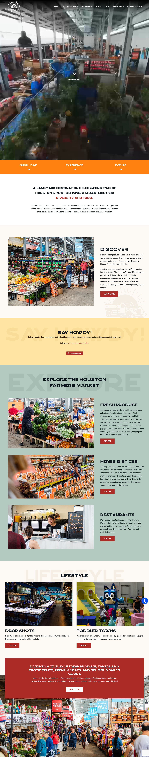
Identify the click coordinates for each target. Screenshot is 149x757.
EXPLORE (107, 441)
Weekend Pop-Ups (134, 6)
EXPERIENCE (74, 165)
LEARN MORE (109, 294)
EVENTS (120, 165)
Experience (85, 6)
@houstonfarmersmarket (78, 343)
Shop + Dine (71, 6)
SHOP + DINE (28, 165)
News (108, 6)
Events (98, 6)
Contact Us (117, 6)
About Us (58, 6)
